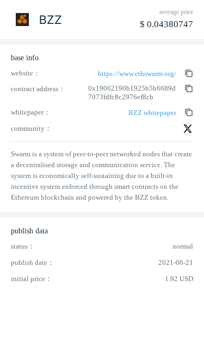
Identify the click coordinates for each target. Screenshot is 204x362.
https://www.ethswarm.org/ (137, 73)
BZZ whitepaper (152, 113)
